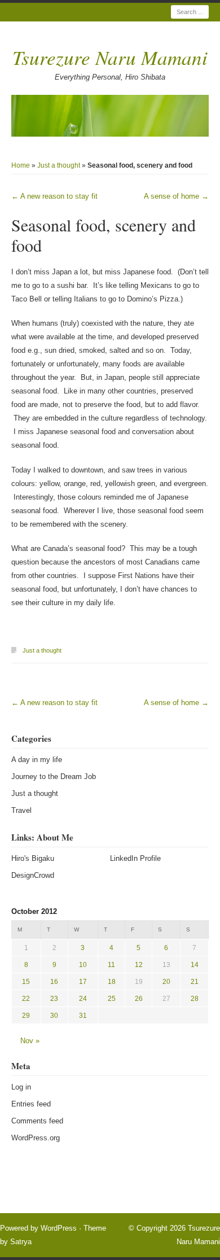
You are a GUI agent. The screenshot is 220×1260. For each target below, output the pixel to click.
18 (112, 982)
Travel (21, 810)
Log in (21, 1087)
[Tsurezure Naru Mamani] (110, 116)
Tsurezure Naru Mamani (110, 57)
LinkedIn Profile (135, 858)
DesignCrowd (32, 875)
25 (112, 999)
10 (83, 965)
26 (139, 999)
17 (83, 982)
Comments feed (37, 1121)
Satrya (21, 1241)
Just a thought (58, 165)
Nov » (29, 1040)
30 (54, 1016)
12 (139, 965)
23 (54, 999)
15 (26, 982)
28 (195, 999)
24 (83, 999)
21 (195, 982)
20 (166, 982)
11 (111, 965)
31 (83, 1016)
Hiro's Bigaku (32, 858)
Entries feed (31, 1104)
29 (26, 1016)
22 (26, 999)
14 (195, 965)
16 (54, 982)
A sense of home (176, 196)
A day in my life (36, 759)
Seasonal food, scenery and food (103, 234)
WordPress (59, 1228)
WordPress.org (35, 1138)
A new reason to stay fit (54, 196)
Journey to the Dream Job (53, 776)
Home (20, 165)
